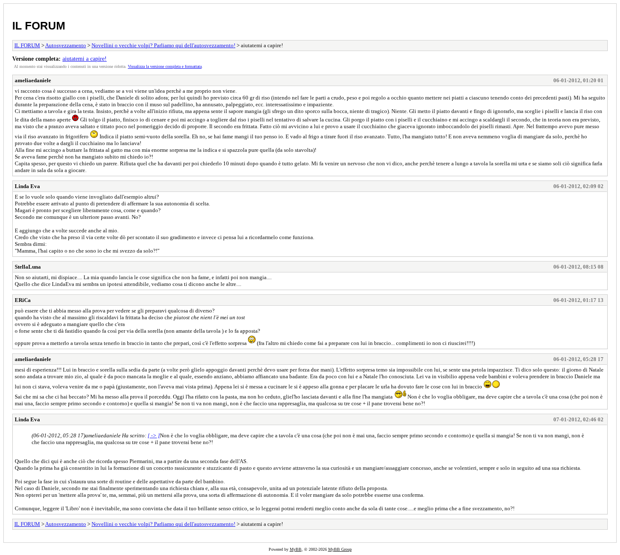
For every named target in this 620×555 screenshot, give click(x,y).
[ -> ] (154, 435)
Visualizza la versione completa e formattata (165, 66)
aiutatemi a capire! (84, 58)
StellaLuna (28, 267)
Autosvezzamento (65, 45)
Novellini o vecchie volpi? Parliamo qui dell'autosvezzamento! (163, 45)
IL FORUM (38, 25)
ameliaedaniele (33, 80)
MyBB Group (340, 549)
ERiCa (23, 300)
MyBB (296, 549)
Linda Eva (27, 186)
